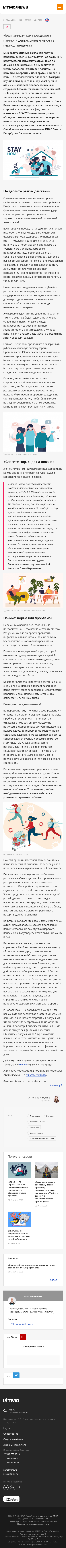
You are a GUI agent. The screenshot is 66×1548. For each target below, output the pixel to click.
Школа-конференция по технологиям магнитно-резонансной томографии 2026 (32, 1266)
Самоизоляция (36, 1133)
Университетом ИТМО (48, 1516)
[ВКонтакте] (7, 26)
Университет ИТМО (33, 1346)
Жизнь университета (14, 1445)
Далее (53, 1280)
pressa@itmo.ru (10, 1473)
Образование (10, 1433)
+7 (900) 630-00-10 (11, 1454)
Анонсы (13, 1258)
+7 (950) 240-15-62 (11, 1462)
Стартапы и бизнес (13, 1439)
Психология (35, 1116)
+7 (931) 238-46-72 (11, 1458)
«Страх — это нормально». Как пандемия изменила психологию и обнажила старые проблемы (18, 1188)
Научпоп (50, 1116)
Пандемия (34, 1127)
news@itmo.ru (24, 1324)
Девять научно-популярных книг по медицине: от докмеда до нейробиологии (19, 1234)
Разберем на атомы (38, 1121)
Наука (6, 1428)
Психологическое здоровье (42, 1138)
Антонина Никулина (39, 1097)
